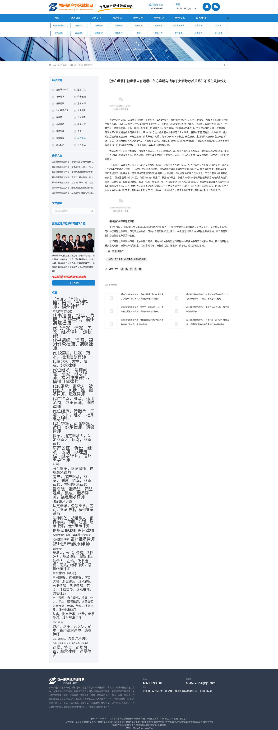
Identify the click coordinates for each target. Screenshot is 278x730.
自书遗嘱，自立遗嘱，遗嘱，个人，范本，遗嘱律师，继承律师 (73, 599)
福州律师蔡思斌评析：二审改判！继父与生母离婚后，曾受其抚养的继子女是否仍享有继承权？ (207, 322)
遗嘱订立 (79, 26)
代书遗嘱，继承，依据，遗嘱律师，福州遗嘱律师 (74, 319)
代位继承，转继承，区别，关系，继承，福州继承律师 (73, 415)
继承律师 (59, 573)
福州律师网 (208, 722)
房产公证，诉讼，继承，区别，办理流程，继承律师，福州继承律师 (72, 454)
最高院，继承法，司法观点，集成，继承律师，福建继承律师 (73, 493)
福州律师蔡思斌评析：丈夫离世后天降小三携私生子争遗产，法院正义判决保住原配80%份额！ (142, 296)
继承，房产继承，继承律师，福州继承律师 (127, 259)
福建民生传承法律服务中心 (123, 725)
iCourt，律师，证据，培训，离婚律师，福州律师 (71, 303)
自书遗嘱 (99, 26)
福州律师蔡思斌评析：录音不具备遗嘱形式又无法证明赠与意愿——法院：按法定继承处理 (207, 296)
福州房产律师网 (96, 722)
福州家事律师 (64, 531)
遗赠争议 (119, 33)
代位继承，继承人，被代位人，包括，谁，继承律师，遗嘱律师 (73, 390)
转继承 (218, 26)
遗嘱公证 (158, 26)
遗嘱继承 (62, 639)
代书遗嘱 (119, 26)
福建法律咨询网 (178, 722)
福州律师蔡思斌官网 (194, 722)
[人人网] (140, 269)
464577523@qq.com (186, 8)
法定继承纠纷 (62, 501)
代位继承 (59, 33)
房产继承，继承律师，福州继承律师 (73, 470)
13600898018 (156, 8)
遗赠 (139, 33)
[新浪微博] (122, 269)
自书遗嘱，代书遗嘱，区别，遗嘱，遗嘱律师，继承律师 (73, 579)
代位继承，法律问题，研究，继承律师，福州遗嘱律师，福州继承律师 (72, 376)
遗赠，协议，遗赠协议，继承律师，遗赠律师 (72, 651)
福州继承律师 (83, 539)
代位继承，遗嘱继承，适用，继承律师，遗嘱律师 (73, 427)
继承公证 (99, 33)
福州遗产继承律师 (71, 544)
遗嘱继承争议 (59, 26)
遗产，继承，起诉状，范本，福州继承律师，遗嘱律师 (72, 630)
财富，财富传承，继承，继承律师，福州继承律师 (73, 616)
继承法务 (137, 50)
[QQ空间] (136, 269)
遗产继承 (58, 622)
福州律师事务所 (62, 535)
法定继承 (198, 26)
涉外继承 (218, 33)
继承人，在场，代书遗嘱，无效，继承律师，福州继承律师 (72, 565)
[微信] (127, 269)
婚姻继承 (79, 33)
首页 (128, 50)
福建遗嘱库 (141, 725)
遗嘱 (54, 639)
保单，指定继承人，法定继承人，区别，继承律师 (72, 440)
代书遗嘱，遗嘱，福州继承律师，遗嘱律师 (73, 344)
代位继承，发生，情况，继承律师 (70, 363)
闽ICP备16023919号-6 (143, 728)
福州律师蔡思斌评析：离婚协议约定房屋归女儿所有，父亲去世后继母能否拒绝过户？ (73, 162)
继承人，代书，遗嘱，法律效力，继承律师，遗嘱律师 (73, 555)
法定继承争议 (178, 26)
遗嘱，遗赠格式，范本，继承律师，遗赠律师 (70, 643)
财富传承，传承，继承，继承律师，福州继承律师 (73, 608)
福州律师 (85, 530)
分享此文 (113, 269)
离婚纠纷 (57, 549)
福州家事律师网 (82, 722)
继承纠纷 (71, 573)
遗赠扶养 (158, 33)
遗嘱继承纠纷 (78, 639)
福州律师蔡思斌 (81, 535)
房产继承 (178, 33)
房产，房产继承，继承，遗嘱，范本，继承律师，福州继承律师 (72, 481)
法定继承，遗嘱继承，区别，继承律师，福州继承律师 (73, 510)
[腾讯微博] (131, 269)
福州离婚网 (108, 722)
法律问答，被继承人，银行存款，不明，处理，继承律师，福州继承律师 (73, 522)
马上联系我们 (73, 283)
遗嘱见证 (139, 26)
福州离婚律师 (61, 539)
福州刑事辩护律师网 (122, 722)
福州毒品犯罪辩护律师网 (142, 722)
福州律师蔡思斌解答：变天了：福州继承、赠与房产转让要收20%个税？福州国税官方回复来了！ (142, 309)
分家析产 (198, 33)
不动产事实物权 (62, 311)
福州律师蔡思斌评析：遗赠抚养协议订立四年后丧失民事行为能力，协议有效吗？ (142, 322)
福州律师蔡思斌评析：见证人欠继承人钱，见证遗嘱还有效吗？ (207, 309)
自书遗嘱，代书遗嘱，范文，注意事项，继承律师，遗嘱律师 (73, 589)
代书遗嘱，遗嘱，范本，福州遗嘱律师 (71, 355)
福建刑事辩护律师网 (162, 722)
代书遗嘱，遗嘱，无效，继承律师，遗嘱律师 (72, 332)
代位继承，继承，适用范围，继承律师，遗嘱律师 (73, 402)
